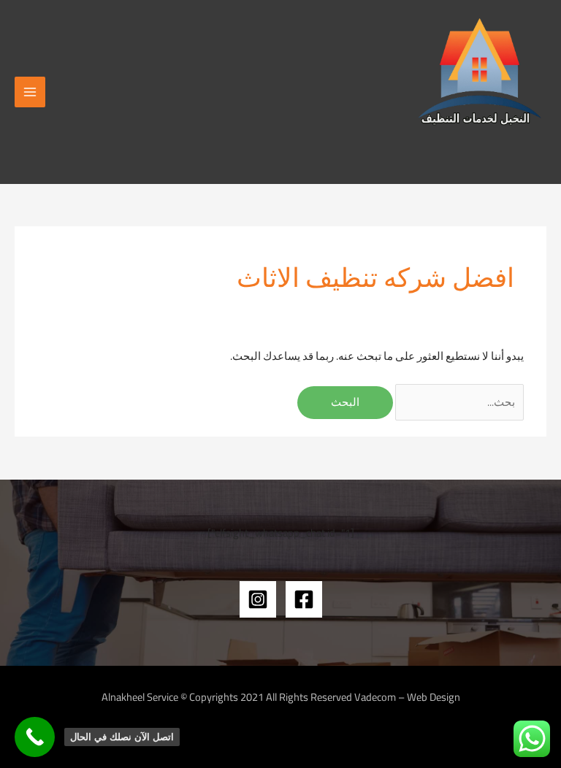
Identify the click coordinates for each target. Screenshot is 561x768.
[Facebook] (304, 599)
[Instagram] (258, 599)
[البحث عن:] (458, 402)
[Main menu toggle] (30, 92)
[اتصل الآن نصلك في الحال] (35, 737)
